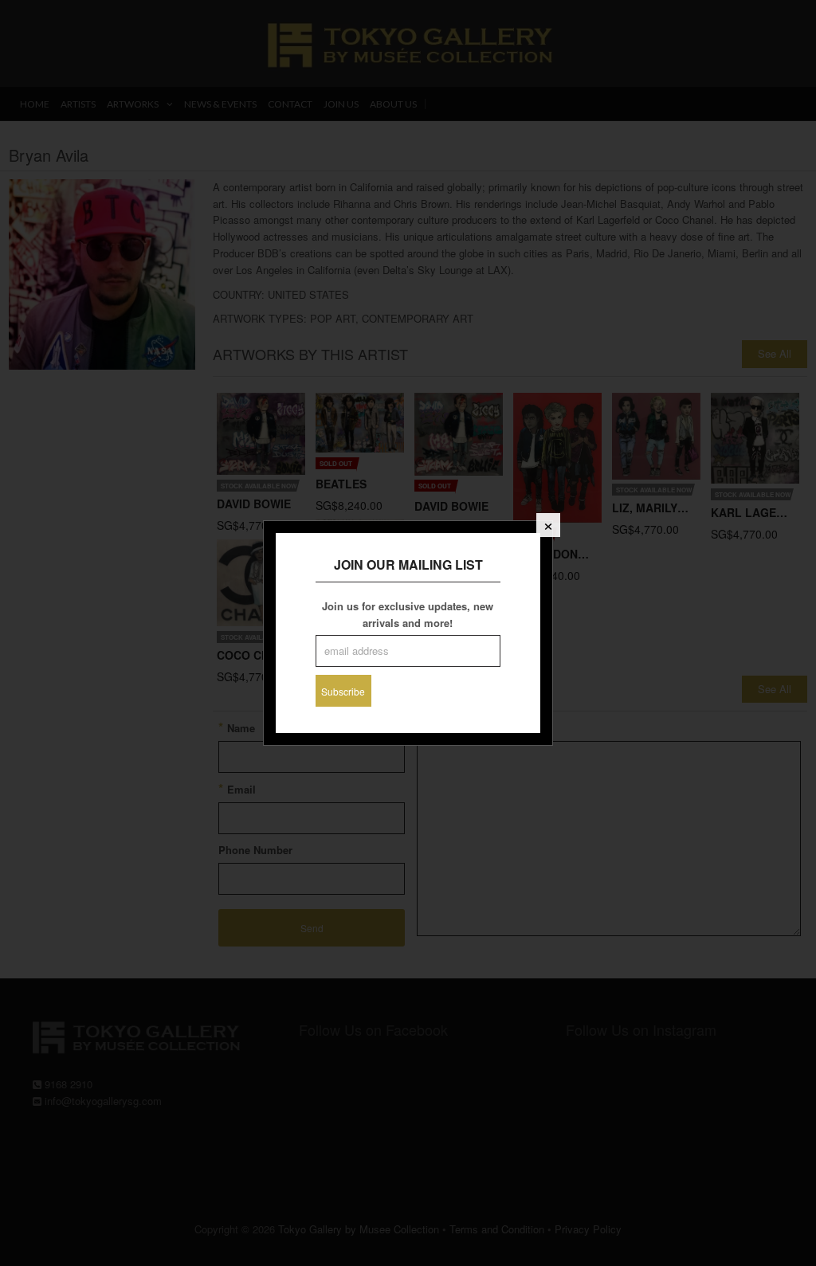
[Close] (548, 525)
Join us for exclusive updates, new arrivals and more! (407, 614)
